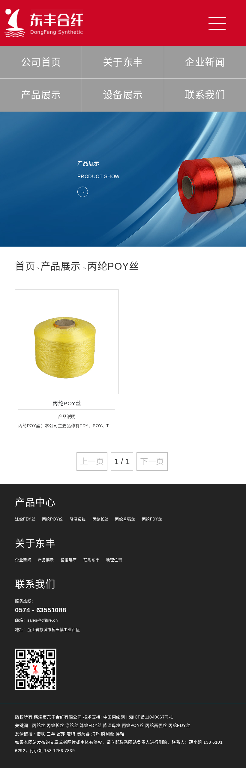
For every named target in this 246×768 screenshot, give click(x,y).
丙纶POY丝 (113, 266)
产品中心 (35, 502)
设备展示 (123, 94)
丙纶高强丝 (156, 725)
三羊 (50, 733)
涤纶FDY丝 (25, 519)
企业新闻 (205, 62)
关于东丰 (123, 62)
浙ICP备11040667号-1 (151, 717)
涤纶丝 (72, 725)
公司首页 (41, 62)
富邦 (61, 733)
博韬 (120, 733)
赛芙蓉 (83, 733)
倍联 (41, 733)
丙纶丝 (38, 725)
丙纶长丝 (100, 519)
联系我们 (205, 94)
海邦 (95, 733)
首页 (25, 266)
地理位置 (114, 560)
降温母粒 (78, 519)
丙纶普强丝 (125, 519)
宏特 (71, 733)
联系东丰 (91, 560)
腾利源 (107, 733)
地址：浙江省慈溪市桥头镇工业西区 (47, 629)
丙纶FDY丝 (152, 519)
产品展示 (41, 94)
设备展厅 (69, 560)
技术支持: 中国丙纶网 (104, 717)
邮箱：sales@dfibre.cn (36, 620)
